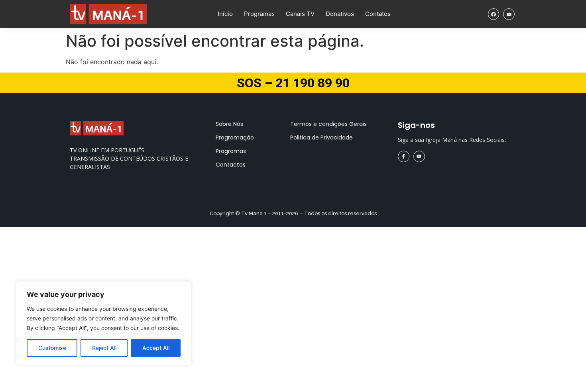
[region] (103, 323)
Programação (235, 137)
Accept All (155, 347)
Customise (52, 347)
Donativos (340, 14)
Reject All (104, 347)
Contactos (231, 165)
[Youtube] (509, 14)
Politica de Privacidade (321, 137)
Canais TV (300, 14)
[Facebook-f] (403, 156)
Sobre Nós (229, 124)
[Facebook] (493, 14)
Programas (259, 14)
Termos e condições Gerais (328, 124)
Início (225, 14)
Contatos (378, 14)
